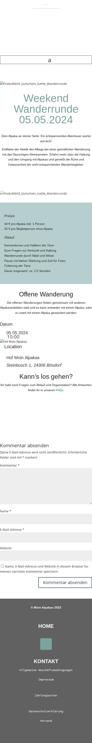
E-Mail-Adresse (12, 530)
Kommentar (9, 465)
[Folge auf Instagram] (46, 644)
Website (6, 548)
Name (5, 511)
